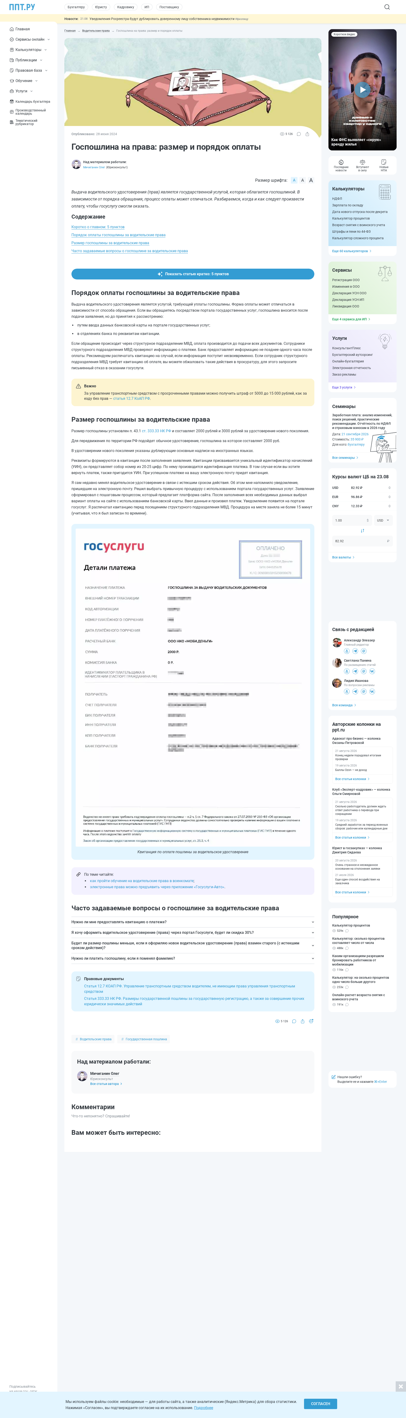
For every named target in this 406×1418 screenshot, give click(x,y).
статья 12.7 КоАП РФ (131, 398)
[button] (362, 89)
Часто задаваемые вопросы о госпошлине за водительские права (129, 251)
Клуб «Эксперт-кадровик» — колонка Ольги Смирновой (361, 792)
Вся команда (342, 705)
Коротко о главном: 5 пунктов (98, 227)
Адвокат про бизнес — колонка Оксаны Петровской (356, 741)
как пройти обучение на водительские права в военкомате (142, 881)
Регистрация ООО (346, 280)
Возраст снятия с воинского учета (358, 225)
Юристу (101, 7)
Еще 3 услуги (342, 387)
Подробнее (203, 1408)
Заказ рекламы (344, 374)
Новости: (71, 18)
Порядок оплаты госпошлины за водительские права (118, 235)
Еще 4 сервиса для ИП (349, 319)
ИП (146, 7)
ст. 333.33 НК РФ (156, 431)
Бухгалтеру (76, 7)
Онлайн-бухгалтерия (348, 361)
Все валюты (341, 557)
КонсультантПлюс (346, 348)
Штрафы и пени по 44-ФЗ (351, 231)
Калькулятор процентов (351, 218)
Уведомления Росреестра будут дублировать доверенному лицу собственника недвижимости (162, 19)
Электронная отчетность (351, 368)
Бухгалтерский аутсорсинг (352, 355)
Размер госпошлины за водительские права (110, 243)
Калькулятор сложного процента (358, 238)
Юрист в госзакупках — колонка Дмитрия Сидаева (357, 850)
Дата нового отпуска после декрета (360, 212)
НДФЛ (337, 198)
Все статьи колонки (350, 779)
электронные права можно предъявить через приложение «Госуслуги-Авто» (157, 887)
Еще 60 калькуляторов (350, 251)
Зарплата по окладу (347, 205)
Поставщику (169, 7)
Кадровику (125, 7)
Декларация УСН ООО (349, 293)
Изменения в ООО (346, 286)
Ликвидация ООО (345, 306)
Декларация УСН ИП (348, 300)
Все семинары (343, 458)
